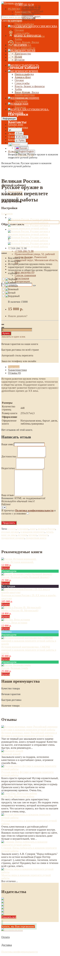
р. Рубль (20, 140)
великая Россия (46, 528)
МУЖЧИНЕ (31, 71)
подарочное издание (12, 537)
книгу (33, 528)
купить (12, 528)
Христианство (23, 53)
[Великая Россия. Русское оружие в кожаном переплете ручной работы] (33, 228)
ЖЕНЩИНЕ (32, 98)
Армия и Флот (23, 77)
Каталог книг (15, 124)
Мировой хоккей (10, 753)
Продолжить (9, 523)
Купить (6, 333)
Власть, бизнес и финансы (30, 86)
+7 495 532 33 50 (24, 4)
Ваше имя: (7, 444)
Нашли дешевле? (17, 316)
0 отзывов (7, 213)
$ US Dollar (21, 137)
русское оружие (10, 531)
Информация (9, 118)
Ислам (18, 56)
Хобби (18, 39)
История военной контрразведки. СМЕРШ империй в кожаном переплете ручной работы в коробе (28, 649)
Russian (23, 148)
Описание (14, 366)
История (13, 151)
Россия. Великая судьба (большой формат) (25, 577)
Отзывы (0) (14, 373)
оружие (32, 534)
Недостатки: (8, 468)
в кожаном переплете (32, 531)
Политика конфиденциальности (19, 951)
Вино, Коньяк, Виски (27, 42)
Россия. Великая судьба (14, 668)
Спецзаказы (15, 130)
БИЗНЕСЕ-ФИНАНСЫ (21, 48)
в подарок (23, 528)
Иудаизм (19, 59)
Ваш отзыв (7, 495)
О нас (11, 136)
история (22, 534)
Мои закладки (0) (24, 272)
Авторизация (22, 281)
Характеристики (17, 369)
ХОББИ (24, 103)
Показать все (8, 917)
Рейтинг (6, 504)
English (30, 151)
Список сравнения (25, 275)
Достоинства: (9, 456)
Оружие (19, 30)
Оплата (5, 937)
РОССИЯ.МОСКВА (45, 26)
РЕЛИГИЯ (14, 8)
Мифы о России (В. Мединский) (19, 610)
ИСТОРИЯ (20, 44)
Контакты (20, 107)
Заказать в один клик (13, 336)
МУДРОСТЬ (32, 65)
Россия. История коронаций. (17, 562)
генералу (43, 534)
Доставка (6, 945)
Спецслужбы (22, 33)
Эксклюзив (21, 101)
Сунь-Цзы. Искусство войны (17, 796)
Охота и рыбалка (24, 24)
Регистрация (22, 278)
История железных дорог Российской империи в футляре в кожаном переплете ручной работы (29, 734)
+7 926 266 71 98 (24, 251)
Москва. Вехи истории (14, 622)
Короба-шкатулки (25, 95)
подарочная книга (36, 537)
